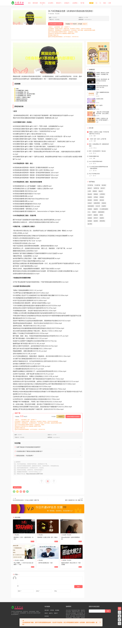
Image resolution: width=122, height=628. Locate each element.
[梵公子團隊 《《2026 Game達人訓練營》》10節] (24, 552)
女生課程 (50, 3)
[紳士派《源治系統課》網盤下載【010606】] (91, 81)
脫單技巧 (96, 218)
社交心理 (98, 206)
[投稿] (96, 3)
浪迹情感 (104, 203)
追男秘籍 (96, 197)
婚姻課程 (96, 209)
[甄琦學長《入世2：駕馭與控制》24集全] (24, 526)
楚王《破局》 (99, 105)
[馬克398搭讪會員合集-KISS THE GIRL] (91, 87)
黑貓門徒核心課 (17, 487)
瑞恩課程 (64, 560)
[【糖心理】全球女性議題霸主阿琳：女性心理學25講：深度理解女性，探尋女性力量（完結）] (91, 113)
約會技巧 (90, 215)
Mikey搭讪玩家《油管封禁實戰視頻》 (70, 538)
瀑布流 (46, 613)
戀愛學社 (17, 3)
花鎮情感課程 (91, 206)
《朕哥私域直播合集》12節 (45, 563)
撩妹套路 (52, 13)
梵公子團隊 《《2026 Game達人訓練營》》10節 (23, 563)
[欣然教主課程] (91, 100)
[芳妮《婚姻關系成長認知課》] (91, 94)
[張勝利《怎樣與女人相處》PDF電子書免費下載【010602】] (91, 120)
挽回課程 (96, 221)
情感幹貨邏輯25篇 (94, 156)
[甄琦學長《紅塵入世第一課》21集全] (48, 526)
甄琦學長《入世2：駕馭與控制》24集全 (23, 538)
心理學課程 (102, 194)
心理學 (89, 191)
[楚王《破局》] (91, 107)
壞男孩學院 (102, 221)
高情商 (101, 215)
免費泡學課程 (97, 203)
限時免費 (35, 3)
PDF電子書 (90, 185)
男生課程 (42, 3)
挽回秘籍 (90, 221)
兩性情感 (102, 200)
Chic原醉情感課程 (104, 209)
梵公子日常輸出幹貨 (94, 173)
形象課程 (102, 218)
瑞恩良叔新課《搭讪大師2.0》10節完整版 (71, 563)
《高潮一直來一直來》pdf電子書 (97, 139)
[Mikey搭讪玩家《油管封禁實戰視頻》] (71, 526)
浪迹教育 (94, 212)
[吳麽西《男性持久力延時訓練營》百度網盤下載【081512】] (91, 74)
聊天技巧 (103, 188)
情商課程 (96, 200)
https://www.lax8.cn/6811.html (34, 473)
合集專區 (74, 3)
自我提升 (66, 3)
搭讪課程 (64, 534)
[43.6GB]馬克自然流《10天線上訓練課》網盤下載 (26, 500)
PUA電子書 (97, 185)
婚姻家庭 (96, 215)
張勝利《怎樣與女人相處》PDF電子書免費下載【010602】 (102, 120)
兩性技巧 (58, 3)
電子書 (82, 3)
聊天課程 (104, 185)
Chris (89, 212)
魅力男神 (90, 224)
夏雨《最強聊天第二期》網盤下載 (74, 500)
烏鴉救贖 (90, 209)
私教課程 (22, 560)
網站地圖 (47, 610)
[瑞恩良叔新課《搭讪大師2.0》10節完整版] (71, 552)
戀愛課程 (95, 191)
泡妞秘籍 (90, 218)
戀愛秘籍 (96, 194)
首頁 (29, 3)
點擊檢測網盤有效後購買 (55, 24)
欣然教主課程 (99, 98)
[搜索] (100, 3)
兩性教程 (90, 200)
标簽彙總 (57, 610)
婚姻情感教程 (101, 212)
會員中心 (51, 613)
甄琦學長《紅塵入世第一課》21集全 (48, 537)
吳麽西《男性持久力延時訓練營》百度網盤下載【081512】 (102, 74)
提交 (78, 586)
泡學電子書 (96, 188)
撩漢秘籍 (102, 197)
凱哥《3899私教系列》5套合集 (97, 151)
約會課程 (104, 206)
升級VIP (85, 23)
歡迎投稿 (47, 616)
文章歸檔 (52, 610)
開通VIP (56, 613)
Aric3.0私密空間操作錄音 (95, 161)
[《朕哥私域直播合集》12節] (48, 552)
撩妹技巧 (101, 191)
